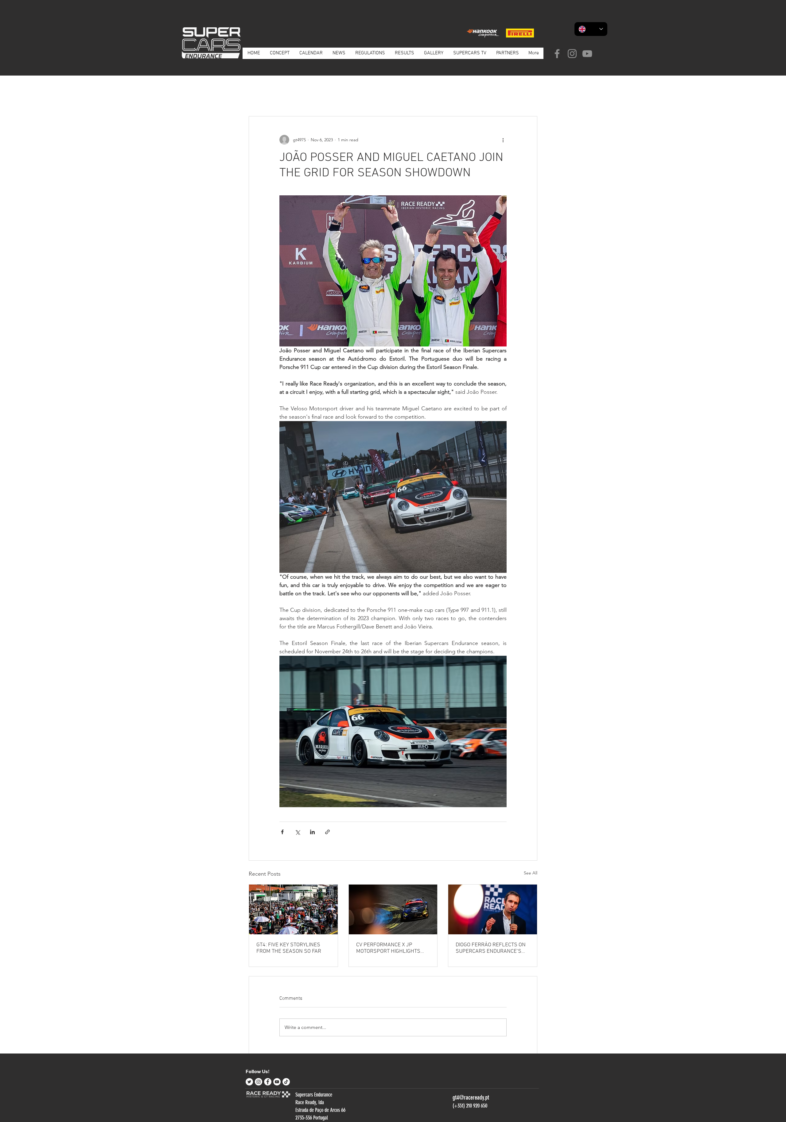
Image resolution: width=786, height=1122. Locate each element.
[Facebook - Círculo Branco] (267, 1081)
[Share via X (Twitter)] (297, 832)
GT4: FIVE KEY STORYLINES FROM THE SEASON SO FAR (288, 948)
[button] (529, 97)
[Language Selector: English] (590, 29)
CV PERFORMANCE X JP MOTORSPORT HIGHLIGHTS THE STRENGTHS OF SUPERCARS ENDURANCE (388, 948)
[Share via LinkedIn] (312, 832)
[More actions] (503, 139)
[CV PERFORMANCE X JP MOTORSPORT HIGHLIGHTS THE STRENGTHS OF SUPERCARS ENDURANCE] (393, 909)
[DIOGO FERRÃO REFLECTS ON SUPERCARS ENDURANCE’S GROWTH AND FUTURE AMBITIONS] (492, 909)
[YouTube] (587, 54)
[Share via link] (327, 832)
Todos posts (260, 97)
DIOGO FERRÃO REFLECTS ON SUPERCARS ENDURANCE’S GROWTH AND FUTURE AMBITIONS (491, 948)
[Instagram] (572, 54)
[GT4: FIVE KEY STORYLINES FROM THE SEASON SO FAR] (293, 909)
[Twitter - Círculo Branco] (249, 1081)
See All (530, 873)
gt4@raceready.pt (471, 1097)
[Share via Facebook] (282, 832)
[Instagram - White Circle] (258, 1081)
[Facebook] (557, 54)
